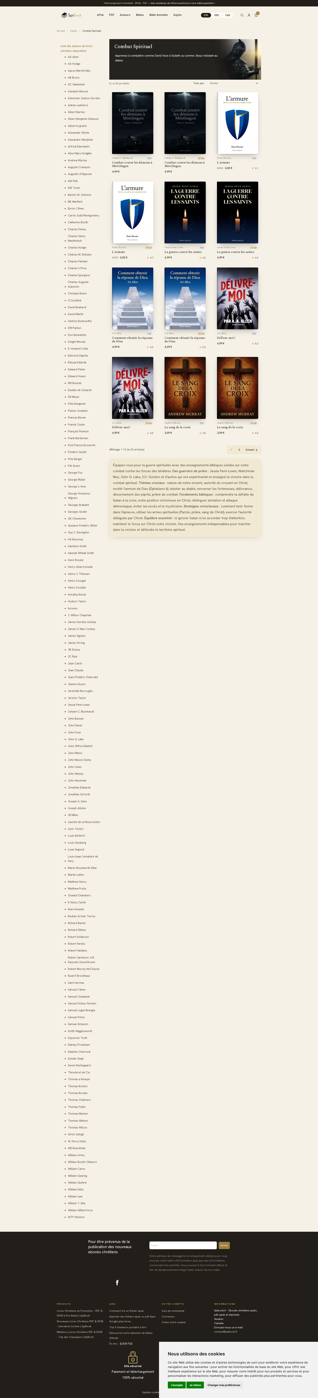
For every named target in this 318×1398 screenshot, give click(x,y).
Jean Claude (75, 670)
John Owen (75, 767)
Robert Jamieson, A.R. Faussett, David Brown (81, 960)
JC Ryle (72, 656)
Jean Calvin (75, 663)
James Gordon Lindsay (82, 622)
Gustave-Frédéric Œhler (83, 525)
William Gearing (77, 1176)
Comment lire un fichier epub (126, 1310)
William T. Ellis (77, 1203)
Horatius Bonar (77, 594)
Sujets (177, 15)
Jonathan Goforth (79, 794)
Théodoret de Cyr (79, 1072)
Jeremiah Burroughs (80, 691)
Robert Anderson (78, 937)
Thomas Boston (77, 1086)
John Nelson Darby (79, 760)
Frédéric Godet (77, 452)
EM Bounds (75, 383)
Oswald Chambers (79, 895)
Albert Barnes (76, 112)
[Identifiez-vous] (250, 15)
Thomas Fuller (77, 1107)
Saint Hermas (76, 983)
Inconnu (72, 608)
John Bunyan (76, 718)
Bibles (140, 15)
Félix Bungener (77, 404)
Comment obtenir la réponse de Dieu (132, 338)
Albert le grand (77, 126)
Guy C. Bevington (78, 532)
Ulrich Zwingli (76, 1134)
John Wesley (76, 774)
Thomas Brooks (78, 1093)
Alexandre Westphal (80, 140)
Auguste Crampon (79, 167)
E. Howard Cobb (78, 348)
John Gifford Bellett (80, 746)
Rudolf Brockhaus (79, 976)
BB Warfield (75, 202)
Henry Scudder (77, 587)
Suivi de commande (173, 1310)
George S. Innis (77, 486)
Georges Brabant (78, 505)
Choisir (234, 83)
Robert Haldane (77, 950)
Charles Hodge (77, 247)
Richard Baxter (77, 923)
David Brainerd (77, 307)
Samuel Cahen (77, 989)
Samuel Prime (76, 1017)
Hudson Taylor (77, 601)
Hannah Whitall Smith (81, 553)
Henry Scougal (77, 581)
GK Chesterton (77, 518)
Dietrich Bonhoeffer (80, 321)
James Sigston (77, 636)
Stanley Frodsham (79, 1045)
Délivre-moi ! (226, 336)
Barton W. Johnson (79, 195)
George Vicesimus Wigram (79, 496)
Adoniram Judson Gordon (84, 98)
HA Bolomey (75, 539)
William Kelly (76, 1189)
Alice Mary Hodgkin (80, 153)
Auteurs (125, 15)
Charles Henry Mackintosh (77, 238)
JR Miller (73, 815)
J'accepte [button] (177, 1385)
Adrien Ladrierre (78, 105)
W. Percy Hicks (77, 1141)
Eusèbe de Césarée (80, 390)
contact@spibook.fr (226, 1331)
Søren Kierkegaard (79, 1065)
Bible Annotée (158, 15)
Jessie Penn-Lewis (79, 705)
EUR (206, 15)
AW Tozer (74, 188)
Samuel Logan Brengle (81, 1010)
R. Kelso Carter (77, 902)
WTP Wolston (76, 1217)
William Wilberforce (80, 1210)
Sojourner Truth (77, 1038)
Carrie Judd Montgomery (83, 215)
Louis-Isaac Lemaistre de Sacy (83, 859)
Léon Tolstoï (75, 829)
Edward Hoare (77, 376)
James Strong (76, 643)
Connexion (168, 1316)
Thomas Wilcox (77, 1127)
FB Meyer (74, 397)
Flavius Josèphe (78, 411)
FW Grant (74, 466)
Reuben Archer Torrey (81, 916)
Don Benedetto (77, 335)
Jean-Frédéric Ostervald (83, 677)
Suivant (252, 450)
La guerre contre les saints (183, 250)
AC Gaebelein (76, 84)
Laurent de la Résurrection (84, 822)
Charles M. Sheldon (80, 254)
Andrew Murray (77, 160)
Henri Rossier (76, 560)
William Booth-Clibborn (82, 1162)
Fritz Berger (75, 459)
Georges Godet (77, 512)
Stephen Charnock (79, 1052)
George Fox (75, 473)
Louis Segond (76, 849)
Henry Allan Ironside (80, 567)
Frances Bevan (77, 417)
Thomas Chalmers (79, 1100)
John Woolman (77, 780)
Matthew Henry (77, 882)
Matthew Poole (77, 888)
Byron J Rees (76, 208)
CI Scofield (74, 300)
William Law (75, 1196)
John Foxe (74, 732)
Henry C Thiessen (79, 574)
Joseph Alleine (77, 808)
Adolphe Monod (78, 91)
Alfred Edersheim (79, 146)
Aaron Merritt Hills (79, 71)
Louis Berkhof (76, 836)
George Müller (77, 480)
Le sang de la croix (178, 425)
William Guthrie (77, 1183)
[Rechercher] (242, 15)
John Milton (75, 753)
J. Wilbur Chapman (79, 615)
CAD (227, 15)
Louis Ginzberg (77, 843)
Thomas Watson (78, 1121)
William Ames (76, 1155)
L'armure (224, 161)
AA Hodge (74, 64)
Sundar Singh (76, 1058)
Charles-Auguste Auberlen (78, 284)
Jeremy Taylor (77, 698)
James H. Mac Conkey (81, 629)
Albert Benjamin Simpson (83, 119)
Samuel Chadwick (79, 996)
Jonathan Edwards (79, 787)
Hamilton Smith (77, 546)
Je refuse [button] (195, 1385)
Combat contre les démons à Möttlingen (132, 163)
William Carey (76, 1169)
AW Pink (73, 181)
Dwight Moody (77, 342)
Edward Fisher (76, 369)
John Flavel (75, 725)
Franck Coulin (76, 424)
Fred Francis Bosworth (81, 445)
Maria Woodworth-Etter (82, 868)
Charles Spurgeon (79, 275)
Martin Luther (76, 875)
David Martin (75, 314)
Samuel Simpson (78, 1024)
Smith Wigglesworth (80, 1031)
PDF (111, 15)
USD (216, 15)
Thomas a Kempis (79, 1079)
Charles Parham (78, 261)
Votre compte (173, 1304)
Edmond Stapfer (78, 355)
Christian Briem (77, 293)
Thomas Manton (78, 1114)
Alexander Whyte (78, 133)
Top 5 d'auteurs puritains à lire (127, 1327)
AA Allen (73, 57)
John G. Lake (76, 739)
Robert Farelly (76, 944)
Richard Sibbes (77, 930)
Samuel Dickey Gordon (82, 1003)
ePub (100, 15)
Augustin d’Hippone (80, 174)
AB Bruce (73, 77)
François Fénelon (78, 431)
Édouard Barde (77, 362)
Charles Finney (77, 229)
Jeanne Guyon (77, 684)
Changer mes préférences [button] (224, 1385)
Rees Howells (76, 909)
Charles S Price (77, 268)
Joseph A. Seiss (77, 801)
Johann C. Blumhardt (81, 711)
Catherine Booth (78, 222)
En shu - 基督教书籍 (120, 1343)
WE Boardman (77, 1148)
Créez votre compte (174, 1322)
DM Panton (74, 328)
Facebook (117, 1282)
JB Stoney (74, 650)
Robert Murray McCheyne (84, 969)
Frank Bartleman (78, 438)
